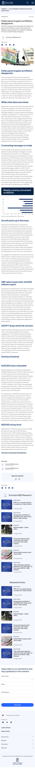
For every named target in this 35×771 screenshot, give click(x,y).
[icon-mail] (12, 488)
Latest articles (5, 727)
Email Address (5, 692)
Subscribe (17, 705)
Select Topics (5, 676)
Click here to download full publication (13, 453)
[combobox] (17, 680)
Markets (4, 9)
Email (14, 45)
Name (3, 684)
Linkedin (10, 45)
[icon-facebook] (2, 488)
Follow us (4, 719)
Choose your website (13, 715)
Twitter (6, 45)
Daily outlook (5, 731)
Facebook (2, 45)
